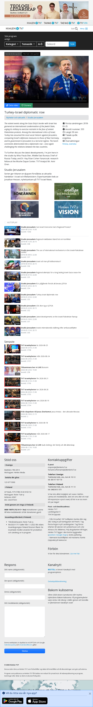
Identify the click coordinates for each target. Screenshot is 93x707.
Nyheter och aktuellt (15, 117)
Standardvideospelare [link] (13, 54)
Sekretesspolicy (10, 645)
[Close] (90, 693)
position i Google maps (58, 535)
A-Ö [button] (40, 44)
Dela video (13, 105)
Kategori (11, 44)
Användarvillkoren (25, 645)
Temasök (27, 44)
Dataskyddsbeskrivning (57, 581)
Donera (27, 105)
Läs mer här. (75, 553)
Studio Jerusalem (35, 117)
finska (65, 144)
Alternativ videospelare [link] (31, 54)
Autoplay (12, 222)
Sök (72, 44)
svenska (72, 144)
